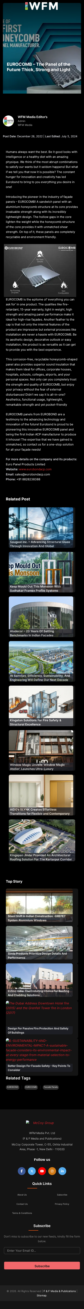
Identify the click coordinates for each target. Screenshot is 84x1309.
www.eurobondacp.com (35, 469)
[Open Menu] (6, 7)
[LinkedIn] (62, 1171)
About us (22, 1194)
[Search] (76, 7)
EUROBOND (12, 1087)
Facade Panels (51, 1087)
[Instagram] (52, 1171)
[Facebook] (22, 1171)
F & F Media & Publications (60, 1291)
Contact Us (22, 1204)
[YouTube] (42, 1171)
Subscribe (62, 1194)
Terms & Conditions (22, 1213)
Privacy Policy (62, 1204)
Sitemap (41, 1295)
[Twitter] (32, 1171)
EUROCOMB (31, 1087)
